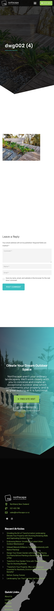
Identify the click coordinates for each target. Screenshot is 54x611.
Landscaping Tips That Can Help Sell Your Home (26, 578)
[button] (35, 3)
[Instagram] (12, 519)
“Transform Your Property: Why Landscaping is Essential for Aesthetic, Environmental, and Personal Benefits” (27, 569)
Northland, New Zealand (19, 504)
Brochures (9, 610)
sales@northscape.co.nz (20, 512)
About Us (8, 596)
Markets (8, 603)
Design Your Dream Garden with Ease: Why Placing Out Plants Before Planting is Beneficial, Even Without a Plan (28, 555)
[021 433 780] (7, 508)
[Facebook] (7, 519)
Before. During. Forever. (16, 575)
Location (8, 600)
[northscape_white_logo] (15, 498)
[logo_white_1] (10, 3)
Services (8, 606)
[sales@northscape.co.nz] (7, 512)
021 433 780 (15, 508)
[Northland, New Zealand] (7, 504)
